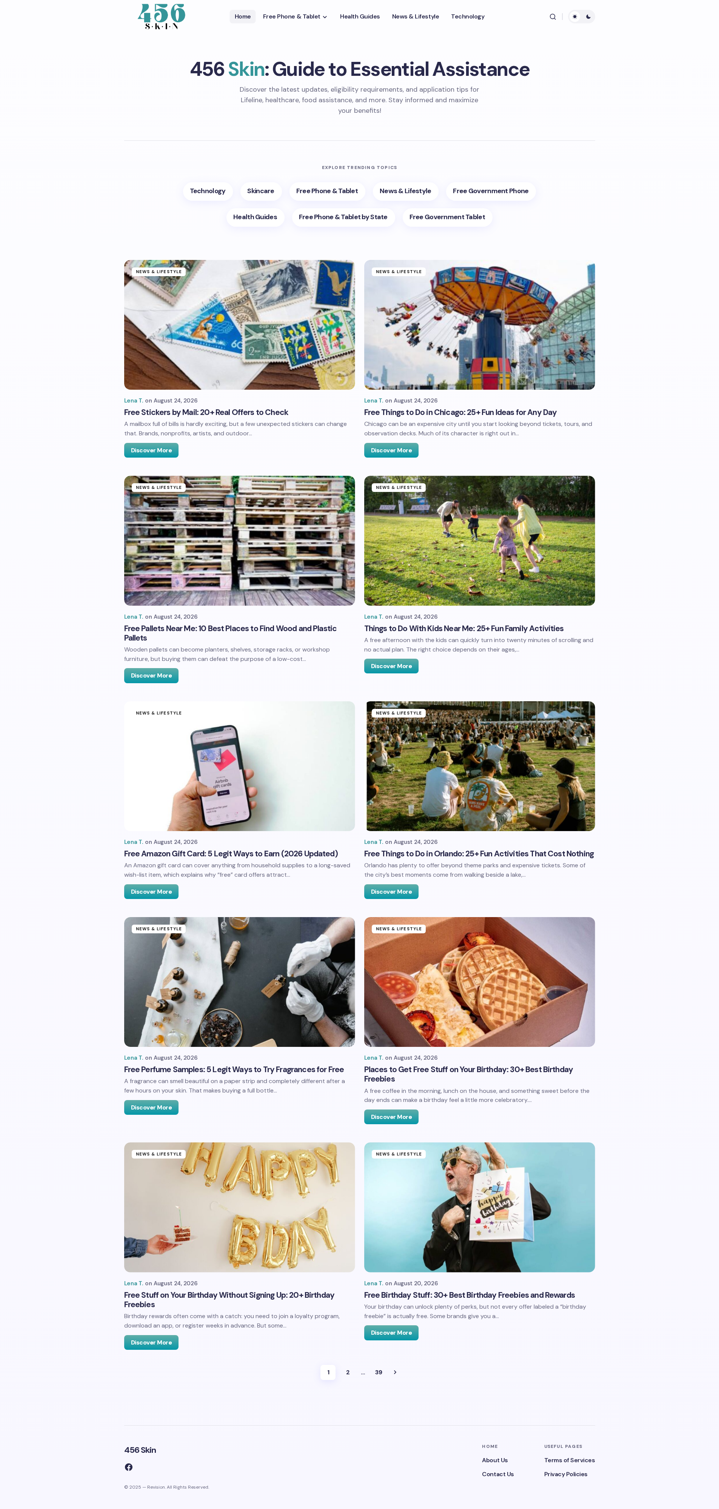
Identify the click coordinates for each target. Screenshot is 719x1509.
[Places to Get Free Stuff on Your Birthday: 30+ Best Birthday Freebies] (479, 982)
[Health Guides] (255, 217)
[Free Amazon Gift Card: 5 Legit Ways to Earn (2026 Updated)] (239, 766)
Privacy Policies (566, 1474)
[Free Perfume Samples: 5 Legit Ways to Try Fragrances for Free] (239, 982)
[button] (553, 16)
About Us (495, 1460)
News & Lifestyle (159, 271)
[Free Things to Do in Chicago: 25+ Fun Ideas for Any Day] (479, 325)
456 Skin (140, 1449)
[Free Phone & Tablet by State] (343, 217)
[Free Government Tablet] (448, 217)
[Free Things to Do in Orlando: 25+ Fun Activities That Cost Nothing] (479, 766)
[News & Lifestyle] (406, 191)
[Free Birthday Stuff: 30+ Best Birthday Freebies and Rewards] (479, 1207)
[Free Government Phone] (491, 191)
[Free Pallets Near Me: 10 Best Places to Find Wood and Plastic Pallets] (239, 540)
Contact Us (498, 1474)
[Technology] (208, 191)
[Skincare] (261, 191)
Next (395, 1372)
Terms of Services (569, 1460)
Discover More (151, 450)
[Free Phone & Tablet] (327, 191)
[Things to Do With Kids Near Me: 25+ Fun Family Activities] (479, 540)
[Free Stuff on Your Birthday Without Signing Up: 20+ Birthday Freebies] (239, 1207)
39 (378, 1372)
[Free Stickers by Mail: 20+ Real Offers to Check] (239, 325)
